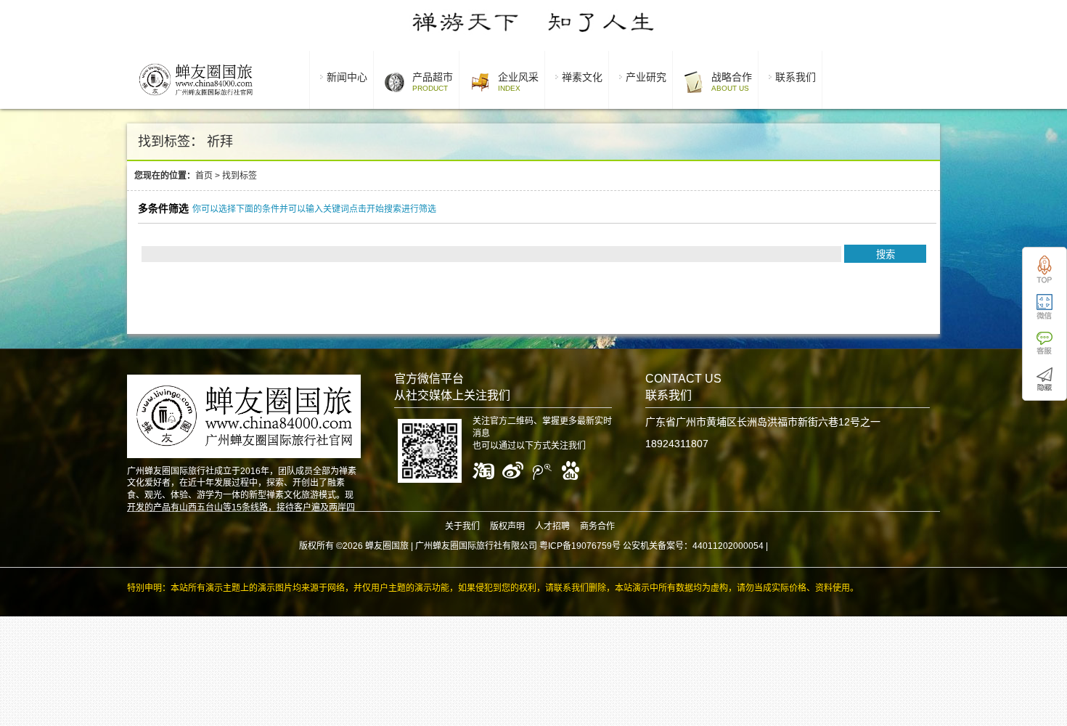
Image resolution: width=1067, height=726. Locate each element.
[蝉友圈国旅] (195, 98)
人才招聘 (552, 526)
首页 (204, 176)
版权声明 (507, 526)
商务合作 (597, 526)
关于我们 (462, 526)
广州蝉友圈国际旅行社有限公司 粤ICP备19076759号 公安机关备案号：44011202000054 (589, 546)
